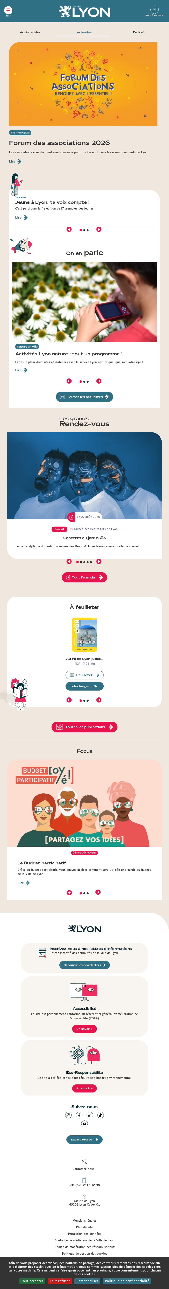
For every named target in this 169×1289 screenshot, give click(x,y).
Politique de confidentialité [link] (127, 1281)
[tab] (80, 230)
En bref (138, 32)
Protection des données (84, 1234)
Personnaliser (87, 1281)
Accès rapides (30, 32)
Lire (21, 883)
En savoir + (84, 1029)
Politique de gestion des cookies (84, 1253)
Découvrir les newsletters (82, 965)
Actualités (84, 32)
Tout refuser (60, 1281)
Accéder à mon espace (154, 10)
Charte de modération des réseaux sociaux (85, 1247)
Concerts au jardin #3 (84, 538)
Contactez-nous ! (84, 1169)
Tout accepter (32, 1281)
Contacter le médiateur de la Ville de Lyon (84, 1240)
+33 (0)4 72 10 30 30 (84, 1185)
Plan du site (84, 1227)
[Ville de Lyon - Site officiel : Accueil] (84, 11)
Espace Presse (81, 1139)
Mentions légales (84, 1220)
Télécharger (80, 686)
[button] (69, 229)
